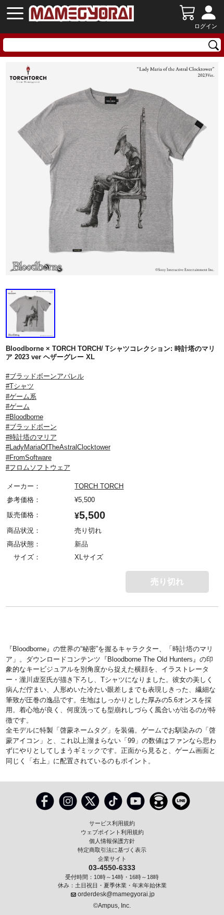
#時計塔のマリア (31, 437)
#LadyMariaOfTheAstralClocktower (58, 447)
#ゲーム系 (21, 396)
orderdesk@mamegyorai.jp (116, 894)
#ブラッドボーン (31, 427)
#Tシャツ (20, 386)
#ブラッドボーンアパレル (45, 376)
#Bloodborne (24, 417)
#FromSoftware (29, 457)
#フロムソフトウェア (38, 467)
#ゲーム (18, 406)
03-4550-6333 (112, 867)
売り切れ (167, 581)
